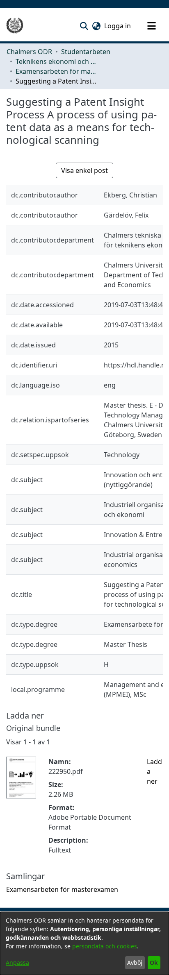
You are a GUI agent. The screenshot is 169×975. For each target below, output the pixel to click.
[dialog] (84, 943)
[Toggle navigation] (151, 26)
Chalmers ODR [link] (29, 51)
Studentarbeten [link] (85, 51)
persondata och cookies (104, 946)
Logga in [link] (118, 25)
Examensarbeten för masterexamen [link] (57, 71)
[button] (84, 26)
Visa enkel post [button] (84, 170)
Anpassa (17, 962)
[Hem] (14, 26)
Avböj (134, 962)
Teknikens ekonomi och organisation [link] (57, 61)
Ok (154, 962)
